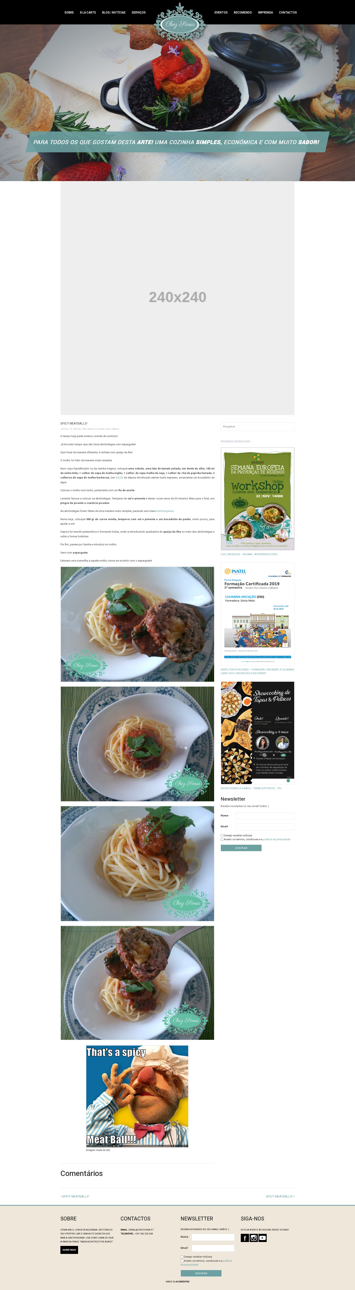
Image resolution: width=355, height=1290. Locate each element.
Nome (224, 815)
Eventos (221, 12)
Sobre (69, 12)
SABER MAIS (69, 1250)
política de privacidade (276, 839)
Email (224, 826)
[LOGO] (180, 21)
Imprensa (265, 12)
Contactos (288, 12)
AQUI (118, 477)
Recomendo (243, 12)
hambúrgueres (165, 511)
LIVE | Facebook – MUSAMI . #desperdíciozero (249, 554)
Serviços (139, 12)
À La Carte (88, 12)
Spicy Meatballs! (279, 1196)
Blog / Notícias (114, 12)
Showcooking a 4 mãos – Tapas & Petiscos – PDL (251, 788)
